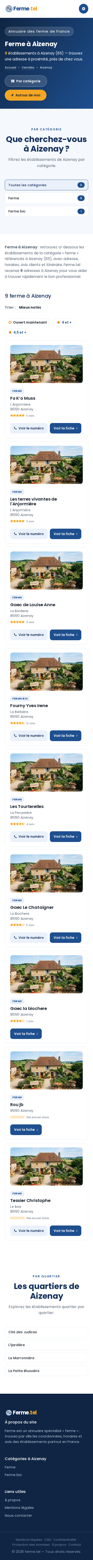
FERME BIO (20, 698)
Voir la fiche (64, 428)
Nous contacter (18, 1515)
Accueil (10, 67)
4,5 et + (19, 332)
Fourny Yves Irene (29, 706)
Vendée (28, 67)
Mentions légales (19, 1507)
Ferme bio (13, 1474)
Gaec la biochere (28, 1008)
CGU (47, 1539)
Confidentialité (64, 1539)
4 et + (67, 322)
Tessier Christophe (30, 1200)
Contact (74, 1544)
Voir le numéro (31, 428)
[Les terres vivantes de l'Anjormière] (46, 465)
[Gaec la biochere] (46, 974)
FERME (17, 391)
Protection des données (31, 1544)
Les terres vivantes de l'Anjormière (33, 501)
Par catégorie (28, 81)
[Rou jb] (46, 1070)
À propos (13, 1500)
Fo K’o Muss (22, 398)
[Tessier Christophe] (46, 1166)
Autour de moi (28, 95)
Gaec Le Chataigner (32, 907)
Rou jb (16, 1104)
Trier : (10, 307)
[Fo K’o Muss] (46, 364)
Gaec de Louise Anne (32, 605)
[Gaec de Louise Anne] (46, 570)
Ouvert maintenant (30, 322)
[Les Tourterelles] (46, 772)
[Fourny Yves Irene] (46, 672)
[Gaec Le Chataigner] (46, 873)
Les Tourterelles (27, 806)
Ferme (25, 8)
